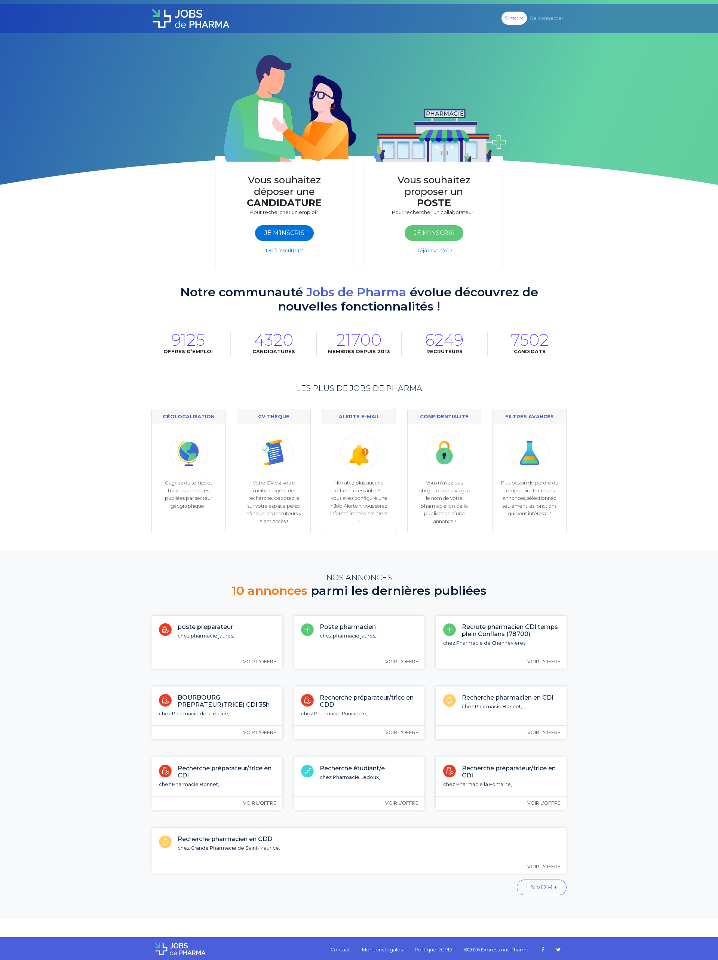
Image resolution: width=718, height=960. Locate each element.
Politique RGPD (433, 950)
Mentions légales (382, 950)
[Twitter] (558, 950)
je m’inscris (284, 232)
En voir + (541, 887)
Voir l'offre (259, 661)
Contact (340, 950)
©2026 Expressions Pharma (497, 950)
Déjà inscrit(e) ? (284, 250)
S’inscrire (514, 18)
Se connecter (547, 18)
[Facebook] (543, 950)
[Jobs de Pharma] (190, 18)
